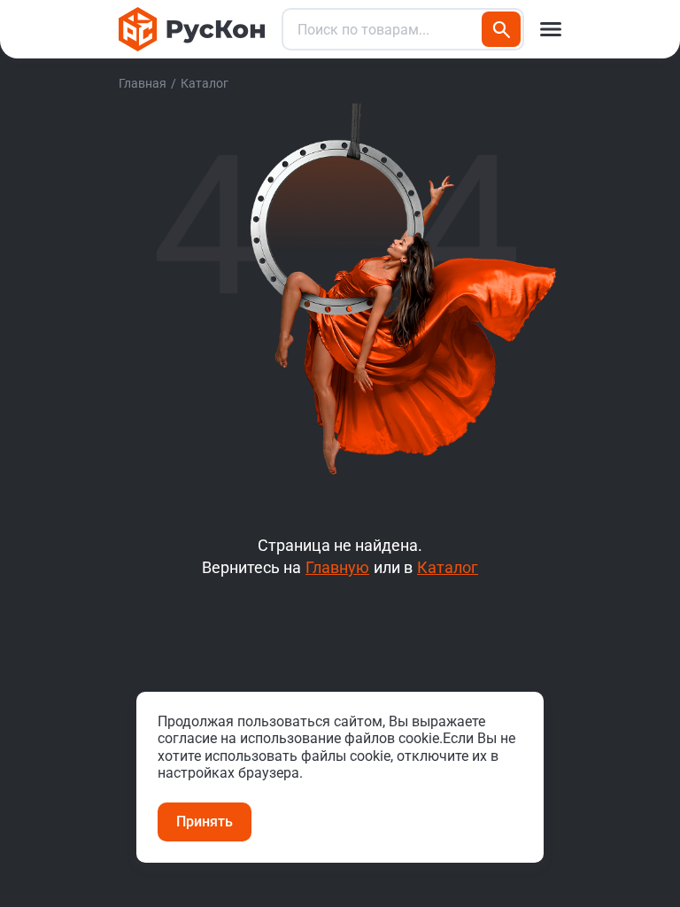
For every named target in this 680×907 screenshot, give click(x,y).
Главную (337, 567)
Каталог (447, 567)
